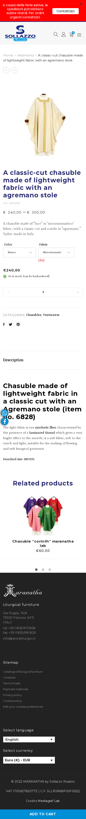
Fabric (43, 244)
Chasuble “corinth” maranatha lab (43, 543)
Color (8, 244)
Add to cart (43, 814)
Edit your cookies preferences (23, 706)
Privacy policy (12, 695)
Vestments (25, 55)
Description (13, 360)
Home (8, 55)
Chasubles (33, 315)
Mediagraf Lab (49, 801)
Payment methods (15, 689)
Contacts (9, 677)
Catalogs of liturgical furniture (23, 671)
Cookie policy (12, 700)
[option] (43, 528)
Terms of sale (11, 683)
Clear (41, 260)
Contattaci (66, 11)
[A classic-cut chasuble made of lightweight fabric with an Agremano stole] (4, 325)
